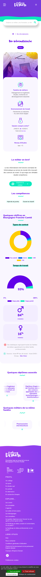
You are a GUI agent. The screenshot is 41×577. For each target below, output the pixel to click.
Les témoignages (11, 514)
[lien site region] (20, 470)
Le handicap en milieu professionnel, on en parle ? (19, 529)
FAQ (7, 538)
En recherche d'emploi (13, 494)
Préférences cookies (12, 560)
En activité (9, 489)
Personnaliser (12, 574)
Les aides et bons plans (13, 511)
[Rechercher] (35, 22)
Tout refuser (29, 571)
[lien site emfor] (31, 470)
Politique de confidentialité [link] (27, 574)
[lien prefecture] (10, 470)
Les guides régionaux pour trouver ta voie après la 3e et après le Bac (19, 520)
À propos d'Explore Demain (14, 551)
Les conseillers (10, 516)
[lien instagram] (36, 4)
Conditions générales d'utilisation (16, 543)
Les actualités (10, 505)
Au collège (9, 481)
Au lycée (8, 483)
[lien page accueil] (20, 4)
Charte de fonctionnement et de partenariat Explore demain (19, 547)
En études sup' (10, 486)
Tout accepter (14, 571)
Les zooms (9, 503)
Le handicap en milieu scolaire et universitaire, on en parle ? (20, 524)
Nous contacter (10, 541)
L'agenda (8, 508)
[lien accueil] (13, 34)
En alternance (10, 492)
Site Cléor (24, 131)
